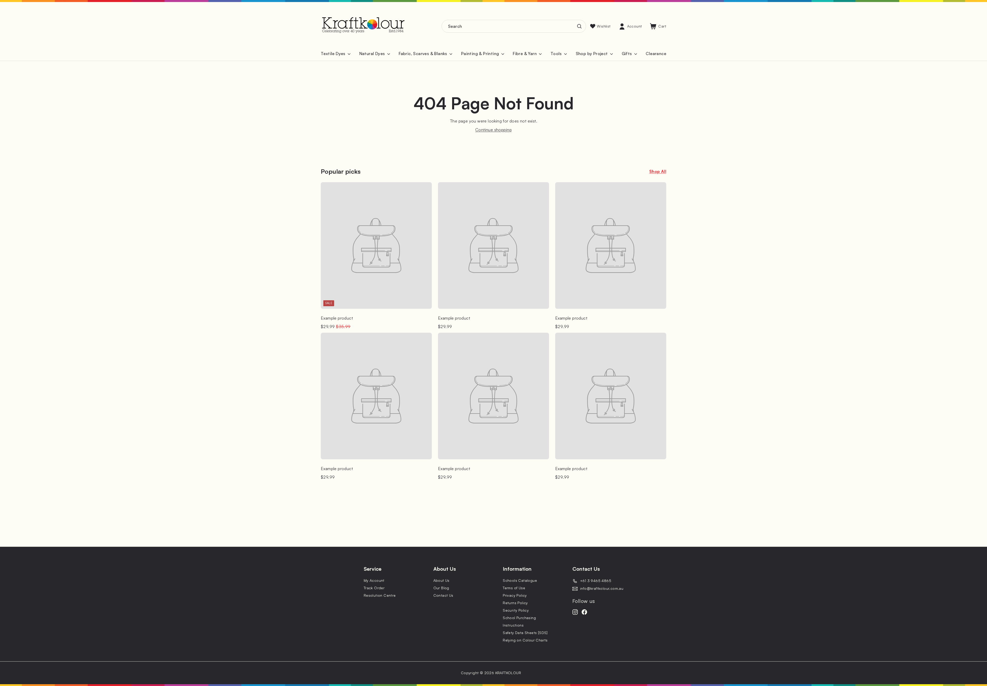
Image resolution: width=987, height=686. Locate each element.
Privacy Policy (515, 595)
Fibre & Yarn (525, 53)
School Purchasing (519, 617)
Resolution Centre (380, 595)
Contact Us (443, 595)
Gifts (627, 53)
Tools (557, 53)
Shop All (657, 171)
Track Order (374, 588)
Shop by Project (592, 53)
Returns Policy (515, 603)
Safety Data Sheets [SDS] (525, 632)
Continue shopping (493, 129)
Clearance (656, 53)
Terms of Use (514, 588)
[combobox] (514, 26)
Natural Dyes (372, 53)
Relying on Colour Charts (525, 640)
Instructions (513, 625)
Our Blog (441, 588)
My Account (374, 580)
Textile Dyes (333, 53)
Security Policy (516, 610)
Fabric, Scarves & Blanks (423, 53)
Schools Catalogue (520, 580)
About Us (441, 580)
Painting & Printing (480, 53)
